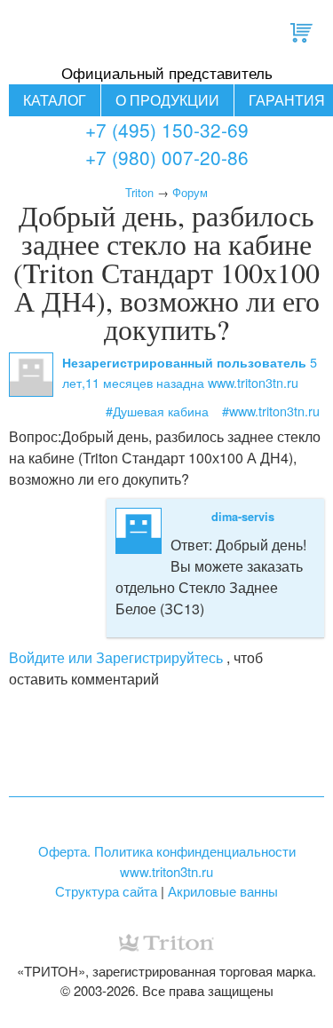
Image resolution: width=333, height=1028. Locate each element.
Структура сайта (106, 891)
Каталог (54, 100)
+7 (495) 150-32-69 (167, 129)
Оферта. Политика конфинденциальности (167, 851)
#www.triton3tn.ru (271, 410)
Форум (190, 192)
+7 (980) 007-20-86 (167, 157)
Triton (139, 192)
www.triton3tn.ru (166, 871)
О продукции (167, 100)
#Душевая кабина (157, 410)
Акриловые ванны (223, 891)
